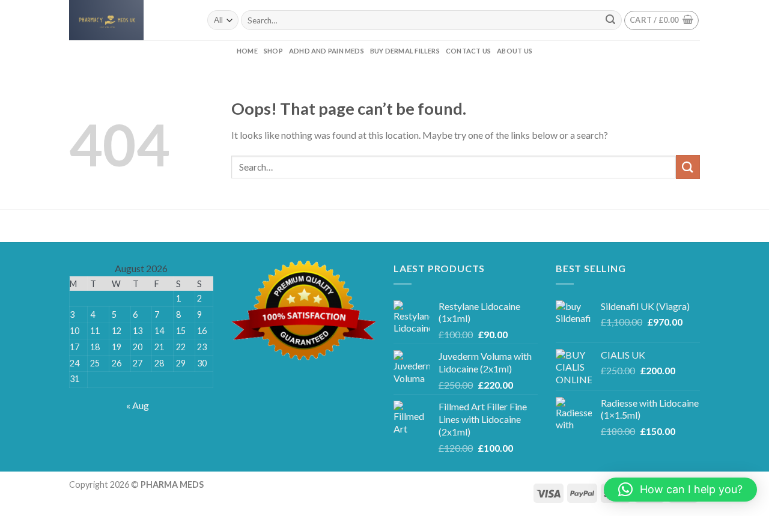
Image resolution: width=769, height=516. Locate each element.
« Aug (137, 405)
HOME (247, 51)
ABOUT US (514, 51)
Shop (273, 51)
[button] (680, 490)
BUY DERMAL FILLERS (405, 51)
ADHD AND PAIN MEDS (326, 51)
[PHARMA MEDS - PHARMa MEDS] (129, 20)
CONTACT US (468, 51)
